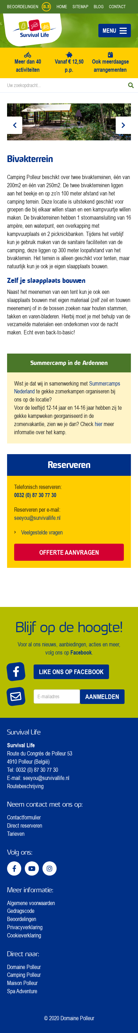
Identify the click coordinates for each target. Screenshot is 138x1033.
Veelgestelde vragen (42, 532)
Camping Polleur (24, 975)
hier (98, 424)
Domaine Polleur (24, 967)
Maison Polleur (22, 983)
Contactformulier (24, 817)
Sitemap (80, 7)
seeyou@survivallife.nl (37, 518)
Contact (117, 7)
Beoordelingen (21, 919)
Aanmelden (102, 696)
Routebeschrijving (25, 786)
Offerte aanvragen (69, 552)
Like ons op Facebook (71, 671)
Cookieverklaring (24, 935)
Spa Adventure (22, 991)
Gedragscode (20, 911)
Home (62, 7)
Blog (99, 7)
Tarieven (15, 834)
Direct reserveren (24, 825)
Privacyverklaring (24, 927)
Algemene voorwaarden (31, 903)
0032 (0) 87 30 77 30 (37, 770)
